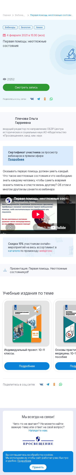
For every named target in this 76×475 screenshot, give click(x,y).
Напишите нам (37, 430)
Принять (38, 467)
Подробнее (16, 159)
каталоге (14, 251)
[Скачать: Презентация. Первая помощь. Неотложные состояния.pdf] (5, 270)
